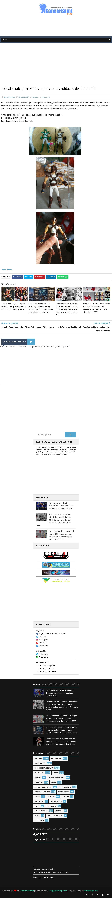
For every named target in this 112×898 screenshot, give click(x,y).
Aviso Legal (49, 877)
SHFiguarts (39, 820)
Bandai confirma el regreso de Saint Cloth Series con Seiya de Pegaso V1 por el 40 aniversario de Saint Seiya (61, 741)
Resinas (38, 777)
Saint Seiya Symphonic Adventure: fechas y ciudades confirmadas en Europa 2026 (61, 506)
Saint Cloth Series (54, 816)
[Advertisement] (56, 27)
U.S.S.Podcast (40, 763)
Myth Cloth (39, 773)
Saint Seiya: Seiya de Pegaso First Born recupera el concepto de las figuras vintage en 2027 (14, 306)
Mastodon (43, 645)
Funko (37, 806)
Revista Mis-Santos (42, 792)
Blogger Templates (58, 890)
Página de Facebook (47, 633)
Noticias (35, 97)
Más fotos (7, 269)
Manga (53, 782)
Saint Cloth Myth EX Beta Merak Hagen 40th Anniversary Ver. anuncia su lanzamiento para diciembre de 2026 (96, 307)
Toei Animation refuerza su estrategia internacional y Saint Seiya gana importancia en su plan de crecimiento (41, 307)
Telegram (43, 654)
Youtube (42, 642)
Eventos (51, 797)
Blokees (66, 797)
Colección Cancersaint (44, 768)
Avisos (37, 797)
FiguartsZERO (56, 801)
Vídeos (55, 773)
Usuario (62, 633)
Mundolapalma (91, 890)
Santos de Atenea (41, 811)
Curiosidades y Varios (43, 787)
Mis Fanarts (51, 806)
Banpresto (39, 801)
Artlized (58, 811)
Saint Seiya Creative (46, 671)
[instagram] (87, 895)
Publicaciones (65, 787)
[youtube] (103, 895)
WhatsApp (43, 657)
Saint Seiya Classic (45, 668)
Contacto (37, 877)
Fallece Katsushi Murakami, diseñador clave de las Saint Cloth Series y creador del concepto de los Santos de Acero (67, 309)
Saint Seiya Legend (46, 665)
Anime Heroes (63, 792)
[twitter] (97, 895)
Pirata (37, 816)
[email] (108, 895)
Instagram (43, 639)
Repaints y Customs (56, 777)
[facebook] (92, 895)
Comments (45, 97)
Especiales (39, 782)
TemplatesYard (27, 890)
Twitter (42, 636)
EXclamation (56, 758)
